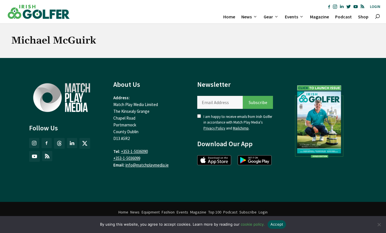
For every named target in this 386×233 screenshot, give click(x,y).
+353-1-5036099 (126, 158)
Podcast (343, 17)
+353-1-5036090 (134, 151)
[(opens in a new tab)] (319, 120)
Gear (268, 17)
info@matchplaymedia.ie (147, 165)
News (246, 17)
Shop (363, 17)
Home (229, 17)
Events (291, 17)
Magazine (319, 17)
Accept (276, 224)
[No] (379, 224)
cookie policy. (253, 224)
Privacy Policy (214, 128)
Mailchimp (241, 128)
